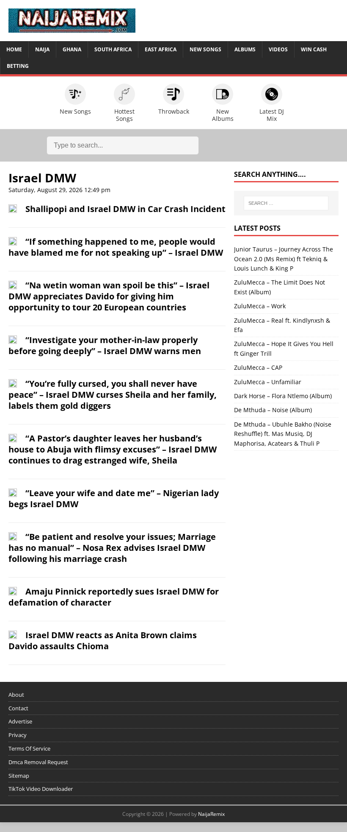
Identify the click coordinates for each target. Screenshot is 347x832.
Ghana (72, 49)
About (16, 694)
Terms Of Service (29, 748)
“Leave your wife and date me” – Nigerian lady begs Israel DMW (113, 498)
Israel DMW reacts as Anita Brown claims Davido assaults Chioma (102, 640)
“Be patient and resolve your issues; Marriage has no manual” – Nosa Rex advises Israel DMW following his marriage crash (112, 547)
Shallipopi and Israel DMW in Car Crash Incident (125, 209)
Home (14, 49)
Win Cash (314, 49)
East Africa (160, 49)
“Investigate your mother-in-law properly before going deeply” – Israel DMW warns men (104, 345)
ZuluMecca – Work (260, 306)
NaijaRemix (211, 814)
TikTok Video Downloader (40, 789)
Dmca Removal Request (38, 762)
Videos (278, 49)
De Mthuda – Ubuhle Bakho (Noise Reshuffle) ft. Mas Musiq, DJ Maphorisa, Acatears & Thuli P (282, 433)
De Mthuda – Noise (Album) (273, 410)
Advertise (20, 721)
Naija (42, 49)
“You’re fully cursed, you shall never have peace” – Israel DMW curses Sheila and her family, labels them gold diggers (112, 394)
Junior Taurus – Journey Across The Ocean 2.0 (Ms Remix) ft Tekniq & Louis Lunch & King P (283, 258)
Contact (18, 708)
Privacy (17, 735)
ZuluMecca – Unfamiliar (267, 382)
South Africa (113, 49)
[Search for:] (286, 203)
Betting (18, 66)
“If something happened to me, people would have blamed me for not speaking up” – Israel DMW (115, 247)
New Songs (205, 49)
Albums (245, 49)
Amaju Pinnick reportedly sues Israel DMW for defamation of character (113, 597)
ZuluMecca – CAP (258, 367)
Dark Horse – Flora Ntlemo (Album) (283, 396)
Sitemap (18, 775)
